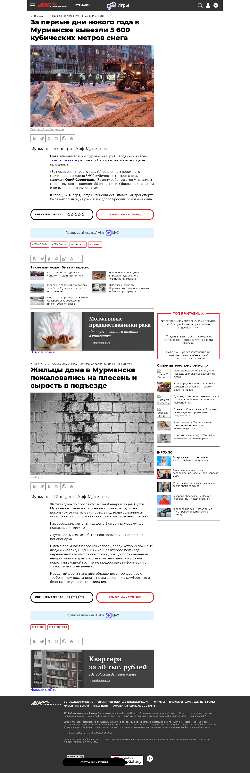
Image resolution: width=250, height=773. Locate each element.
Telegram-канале (63, 160)
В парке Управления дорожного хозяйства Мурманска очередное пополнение (67, 288)
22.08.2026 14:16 (39, 363)
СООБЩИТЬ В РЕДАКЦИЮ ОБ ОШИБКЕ (134, 706)
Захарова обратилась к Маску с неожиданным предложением (192, 497)
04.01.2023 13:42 (39, 15)
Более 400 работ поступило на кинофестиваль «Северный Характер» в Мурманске (188, 356)
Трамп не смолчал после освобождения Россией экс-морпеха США (195, 473)
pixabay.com (38, 477)
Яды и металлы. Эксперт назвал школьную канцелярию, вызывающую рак (193, 425)
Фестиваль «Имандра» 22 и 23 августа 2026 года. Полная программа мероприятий (188, 324)
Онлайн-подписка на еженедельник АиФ (122, 702)
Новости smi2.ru (43, 352)
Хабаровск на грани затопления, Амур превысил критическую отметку (192, 512)
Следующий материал (94, 762)
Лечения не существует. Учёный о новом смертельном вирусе (194, 437)
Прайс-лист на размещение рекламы (192, 702)
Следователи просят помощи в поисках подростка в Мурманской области (188, 340)
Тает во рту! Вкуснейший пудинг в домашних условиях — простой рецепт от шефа (194, 386)
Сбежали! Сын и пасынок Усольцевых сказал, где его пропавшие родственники (197, 412)
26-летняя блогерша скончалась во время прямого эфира (194, 484)
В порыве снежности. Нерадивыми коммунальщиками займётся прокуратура (129, 288)
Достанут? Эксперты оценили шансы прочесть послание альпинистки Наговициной (196, 399)
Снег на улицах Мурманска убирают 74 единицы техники (65, 274)
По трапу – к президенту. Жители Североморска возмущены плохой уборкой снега (67, 300)
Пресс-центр (100, 706)
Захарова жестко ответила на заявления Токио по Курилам (191, 459)
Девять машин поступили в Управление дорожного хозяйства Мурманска (125, 275)
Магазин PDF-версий (76, 706)
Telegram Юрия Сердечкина (47, 129)
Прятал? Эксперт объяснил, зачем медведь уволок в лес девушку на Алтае (194, 373)
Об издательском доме (78, 702)
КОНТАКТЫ (159, 702)
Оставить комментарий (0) (125, 214)
